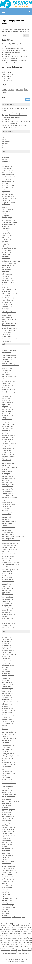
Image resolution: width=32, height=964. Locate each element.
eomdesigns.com (6, 506)
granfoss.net (5, 308)
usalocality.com (6, 645)
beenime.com (5, 551)
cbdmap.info (5, 372)
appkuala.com (6, 256)
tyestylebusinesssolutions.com (10, 564)
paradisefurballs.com (8, 421)
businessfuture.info (7, 368)
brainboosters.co (6, 656)
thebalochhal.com (7, 649)
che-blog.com (6, 383)
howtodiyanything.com (8, 827)
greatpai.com (5, 760)
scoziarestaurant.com (8, 881)
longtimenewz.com (7, 599)
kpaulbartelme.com (7, 542)
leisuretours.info (6, 450)
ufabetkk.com (6, 243)
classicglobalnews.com (8, 907)
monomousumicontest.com (9, 497)
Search (4, 97)
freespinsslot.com (7, 419)
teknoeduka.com (6, 863)
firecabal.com (6, 807)
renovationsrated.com (8, 879)
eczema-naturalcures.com (9, 738)
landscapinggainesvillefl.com (10, 835)
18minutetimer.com (7, 434)
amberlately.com (6, 658)
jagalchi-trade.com (7, 684)
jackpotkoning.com (7, 596)
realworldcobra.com (7, 489)
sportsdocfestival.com (8, 623)
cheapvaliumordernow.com (9, 549)
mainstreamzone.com (8, 437)
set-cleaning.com (7, 885)
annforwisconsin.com (8, 665)
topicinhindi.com (6, 354)
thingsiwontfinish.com (8, 627)
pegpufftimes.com (7, 166)
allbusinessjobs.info (7, 359)
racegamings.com (7, 612)
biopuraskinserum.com (8, 280)
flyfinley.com (5, 387)
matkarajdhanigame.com (9, 376)
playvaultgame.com (7, 618)
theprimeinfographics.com (9, 547)
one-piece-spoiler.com (8, 484)
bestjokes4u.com (7, 395)
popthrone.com (6, 378)
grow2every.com (6, 814)
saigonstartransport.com (9, 273)
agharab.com (5, 751)
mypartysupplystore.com (9, 664)
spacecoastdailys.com (8, 876)
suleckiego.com (6, 341)
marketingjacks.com (7, 327)
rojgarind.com (6, 430)
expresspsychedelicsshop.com (10, 801)
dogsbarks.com (6, 792)
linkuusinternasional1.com (9, 716)
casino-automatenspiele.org (10, 222)
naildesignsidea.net (7, 758)
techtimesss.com (6, 189)
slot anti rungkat (27, 929)
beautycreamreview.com (9, 783)
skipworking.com (7, 232)
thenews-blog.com (7, 865)
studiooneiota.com (7, 486)
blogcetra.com (6, 465)
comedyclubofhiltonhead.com (10, 543)
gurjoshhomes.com (7, 703)
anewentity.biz (6, 254)
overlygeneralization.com (9, 443)
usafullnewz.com (6, 637)
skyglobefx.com (6, 501)
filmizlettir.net (6, 161)
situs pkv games (25, 925)
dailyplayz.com (6, 586)
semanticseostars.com (8, 435)
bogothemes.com (7, 695)
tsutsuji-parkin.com (7, 749)
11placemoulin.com (7, 402)
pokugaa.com (6, 616)
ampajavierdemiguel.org (9, 654)
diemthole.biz (5, 241)
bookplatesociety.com (8, 710)
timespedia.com (6, 237)
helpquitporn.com (7, 820)
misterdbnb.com (6, 558)
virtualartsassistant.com (9, 545)
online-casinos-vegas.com (9, 323)
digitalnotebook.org (7, 411)
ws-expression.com (7, 855)
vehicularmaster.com (8, 650)
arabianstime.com (7, 777)
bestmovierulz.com (7, 682)
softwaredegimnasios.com (9, 872)
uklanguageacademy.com (9, 355)
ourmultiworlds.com (7, 163)
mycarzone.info (6, 514)
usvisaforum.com (7, 680)
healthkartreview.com (8, 818)
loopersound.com (7, 686)
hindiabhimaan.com (7, 332)
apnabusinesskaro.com (8, 340)
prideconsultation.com (8, 389)
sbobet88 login (14, 944)
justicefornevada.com (8, 448)
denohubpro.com (7, 480)
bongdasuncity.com (7, 415)
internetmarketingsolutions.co (10, 467)
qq (2, 145)
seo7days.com (6, 258)
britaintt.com (5, 911)
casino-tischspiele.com (8, 224)
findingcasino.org (7, 488)
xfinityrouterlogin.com (8, 325)
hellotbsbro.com (6, 452)
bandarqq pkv (17, 924)
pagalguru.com (6, 850)
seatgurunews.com (7, 723)
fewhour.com (5, 432)
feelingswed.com (6, 805)
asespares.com (6, 775)
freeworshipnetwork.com (9, 764)
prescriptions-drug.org (8, 196)
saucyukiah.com (6, 157)
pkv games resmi (7, 141)
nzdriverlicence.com (7, 848)
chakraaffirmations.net (8, 393)
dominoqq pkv (25, 946)
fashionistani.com (7, 803)
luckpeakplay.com (7, 603)
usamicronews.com (7, 605)
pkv (3, 147)
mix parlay (22, 942)
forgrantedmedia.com (8, 181)
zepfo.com (5, 859)
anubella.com (5, 896)
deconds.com (5, 913)
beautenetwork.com (7, 900)
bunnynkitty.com (6, 267)
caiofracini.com (6, 458)
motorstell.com (6, 193)
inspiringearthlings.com (8, 829)
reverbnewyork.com (7, 677)
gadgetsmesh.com (7, 447)
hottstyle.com (6, 825)
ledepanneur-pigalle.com (9, 289)
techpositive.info (6, 460)
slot (26, 89)
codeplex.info (6, 727)
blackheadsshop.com (8, 538)
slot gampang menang (23, 952)
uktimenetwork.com (7, 639)
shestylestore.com (7, 625)
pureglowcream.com (8, 260)
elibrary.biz (5, 736)
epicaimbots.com (7, 798)
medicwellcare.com (7, 523)
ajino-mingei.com (7, 697)
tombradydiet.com (7, 704)
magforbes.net (6, 204)
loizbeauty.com (6, 233)
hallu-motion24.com (7, 304)
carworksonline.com (7, 187)
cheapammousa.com (8, 753)
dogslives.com (6, 473)
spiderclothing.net (7, 719)
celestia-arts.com (7, 168)
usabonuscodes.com (8, 868)
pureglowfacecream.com (9, 248)
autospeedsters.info (7, 493)
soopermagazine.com (8, 874)
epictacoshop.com (7, 278)
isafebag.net (5, 215)
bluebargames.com (7, 172)
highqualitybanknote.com (9, 822)
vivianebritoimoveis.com (9, 202)
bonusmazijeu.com (7, 573)
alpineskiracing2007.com (9, 312)
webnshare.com (6, 441)
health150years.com (7, 194)
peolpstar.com (6, 183)
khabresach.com (6, 334)
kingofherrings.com (7, 250)
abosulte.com (5, 892)
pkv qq (3, 924)
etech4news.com (6, 799)
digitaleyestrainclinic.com (9, 319)
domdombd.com (6, 584)
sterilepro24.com (6, 530)
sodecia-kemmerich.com (9, 553)
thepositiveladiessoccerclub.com (11, 755)
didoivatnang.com (7, 790)
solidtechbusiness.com (8, 532)
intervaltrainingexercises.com (10, 562)
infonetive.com (6, 276)
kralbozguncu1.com (7, 833)
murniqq (10, 946)
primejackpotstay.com (8, 614)
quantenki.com (6, 519)
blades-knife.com (7, 482)
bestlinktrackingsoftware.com (10, 570)
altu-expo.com (6, 744)
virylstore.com (6, 191)
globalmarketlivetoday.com (10, 811)
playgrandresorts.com (8, 620)
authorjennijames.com (8, 745)
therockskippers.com (8, 306)
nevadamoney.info (7, 286)
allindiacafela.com (7, 310)
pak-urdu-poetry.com (8, 463)
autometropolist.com (8, 781)
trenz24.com (5, 230)
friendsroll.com (6, 718)
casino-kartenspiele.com (9, 220)
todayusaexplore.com (8, 643)
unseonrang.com (6, 462)
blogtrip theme (19, 961)
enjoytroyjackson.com (8, 796)
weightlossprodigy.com (8, 408)
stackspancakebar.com (8, 297)
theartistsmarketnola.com (9, 293)
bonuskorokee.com (7, 577)
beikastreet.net (6, 159)
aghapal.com (5, 742)
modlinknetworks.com (8, 597)
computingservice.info (8, 456)
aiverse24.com (6, 894)
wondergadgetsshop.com (9, 721)
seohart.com (5, 883)
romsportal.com (6, 622)
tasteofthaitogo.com (8, 265)
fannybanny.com (6, 592)
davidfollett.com (6, 673)
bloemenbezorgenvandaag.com (11, 261)
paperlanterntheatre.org (9, 762)
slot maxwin (7, 929)
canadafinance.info (7, 284)
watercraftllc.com (7, 766)
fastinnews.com (6, 590)
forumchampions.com (8, 170)
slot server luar (11, 927)
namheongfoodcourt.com (9, 299)
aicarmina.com (6, 662)
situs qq (2, 938)
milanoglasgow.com (7, 301)
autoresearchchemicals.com (10, 338)
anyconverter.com (7, 235)
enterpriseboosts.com (8, 219)
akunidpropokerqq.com (8, 731)
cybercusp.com (6, 909)
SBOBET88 (5, 76)
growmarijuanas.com (8, 439)
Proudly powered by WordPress (13, 959)
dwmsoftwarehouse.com (9, 794)
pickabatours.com (7, 363)
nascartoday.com (7, 844)
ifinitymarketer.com (7, 594)
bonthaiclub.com (6, 706)
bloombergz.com (7, 217)
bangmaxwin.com (7, 274)
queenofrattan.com (7, 476)
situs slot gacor (16, 929)
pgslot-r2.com (6, 853)
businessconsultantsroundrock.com (12, 906)
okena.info (5, 729)
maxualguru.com (6, 413)
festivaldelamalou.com (8, 174)
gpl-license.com (6, 812)
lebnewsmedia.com (7, 712)
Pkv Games (5, 71)
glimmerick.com (6, 671)
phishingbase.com (7, 610)
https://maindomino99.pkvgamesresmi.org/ (16, 953)
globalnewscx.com (7, 471)
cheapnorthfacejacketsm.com (10, 701)
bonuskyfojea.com (7, 575)
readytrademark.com (8, 878)
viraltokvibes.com (7, 200)
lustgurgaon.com (6, 396)
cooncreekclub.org (7, 165)
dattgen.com (5, 788)
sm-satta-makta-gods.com (9, 870)
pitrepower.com (6, 315)
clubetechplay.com (7, 583)
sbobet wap (20, 927)
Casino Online (6, 74)
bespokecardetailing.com (9, 732)
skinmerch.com (6, 678)
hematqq (16, 946)
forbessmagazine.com (8, 809)
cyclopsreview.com (7, 786)
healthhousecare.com (8, 816)
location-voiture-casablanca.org (11, 540)
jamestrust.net (6, 228)
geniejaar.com (6, 398)
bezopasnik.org (6, 269)
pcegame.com (6, 852)
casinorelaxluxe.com (8, 581)
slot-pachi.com (6, 417)
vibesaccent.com (6, 652)
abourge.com (5, 768)
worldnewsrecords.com (8, 529)
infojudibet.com (6, 370)
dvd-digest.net (6, 291)
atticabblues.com (7, 779)
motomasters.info (7, 512)
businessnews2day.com (8, 527)
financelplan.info (6, 367)
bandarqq (4, 139)
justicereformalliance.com (9, 690)
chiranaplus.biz (6, 295)
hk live (3, 138)
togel (4, 92)
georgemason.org (7, 352)
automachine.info (7, 491)
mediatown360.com (7, 317)
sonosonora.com (6, 714)
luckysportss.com (7, 601)
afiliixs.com (5, 770)
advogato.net (5, 213)
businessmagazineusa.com (9, 521)
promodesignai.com (7, 887)
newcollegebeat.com (8, 675)
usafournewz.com (7, 647)
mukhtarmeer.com (7, 842)
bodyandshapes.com (8, 904)
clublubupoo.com (7, 571)
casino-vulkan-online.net (9, 314)
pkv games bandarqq (24, 938)
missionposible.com (7, 321)
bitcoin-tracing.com (7, 902)
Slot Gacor (5, 73)
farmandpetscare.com (8, 454)
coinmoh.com (5, 785)
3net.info (4, 725)
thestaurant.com (6, 568)
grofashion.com (6, 607)
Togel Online (5, 78)
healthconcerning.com (8, 428)
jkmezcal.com (6, 560)
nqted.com (5, 846)
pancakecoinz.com (7, 385)
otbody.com (5, 226)
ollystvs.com (5, 469)
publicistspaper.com (7, 889)
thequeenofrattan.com (8, 478)
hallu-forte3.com (6, 302)
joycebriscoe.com (7, 660)
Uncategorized (6, 80)
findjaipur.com (6, 667)
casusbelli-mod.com (7, 708)
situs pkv (3, 925)
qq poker (4, 149)
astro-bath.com (6, 740)
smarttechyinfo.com (7, 409)
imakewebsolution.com (8, 381)
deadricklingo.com (7, 499)
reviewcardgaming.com (8, 534)
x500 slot (3, 927)
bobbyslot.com (6, 400)
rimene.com (5, 287)
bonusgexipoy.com (7, 579)
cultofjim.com (6, 669)
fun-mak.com (5, 555)
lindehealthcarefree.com (9, 357)
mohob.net (5, 406)
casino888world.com (8, 556)
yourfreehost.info (7, 699)
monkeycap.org (6, 206)
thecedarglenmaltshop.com (10, 350)
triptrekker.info (6, 508)
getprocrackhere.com (8, 588)
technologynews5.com (8, 861)
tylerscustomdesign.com (9, 185)
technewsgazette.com (8, 247)
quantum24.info (6, 517)
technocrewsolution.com (9, 198)
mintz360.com (6, 404)
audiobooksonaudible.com (9, 898)
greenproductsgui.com (8, 426)
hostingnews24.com (7, 824)
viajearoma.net (6, 747)
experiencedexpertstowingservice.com (13, 536)
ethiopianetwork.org (7, 445)
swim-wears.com (6, 179)
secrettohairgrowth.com (9, 263)
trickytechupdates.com (8, 330)
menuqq (4, 946)
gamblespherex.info (7, 502)
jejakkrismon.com (7, 239)
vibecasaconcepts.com (8, 516)
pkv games (19, 89)
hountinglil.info (6, 391)
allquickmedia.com (7, 245)
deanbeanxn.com (7, 374)
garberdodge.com (7, 178)
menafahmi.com (6, 840)
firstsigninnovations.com (9, 176)
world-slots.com (6, 380)
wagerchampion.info (8, 495)
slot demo (14, 942)
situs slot (4, 931)
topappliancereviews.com (9, 328)
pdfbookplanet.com (7, 475)
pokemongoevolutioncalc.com (10, 609)
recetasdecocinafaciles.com (10, 757)
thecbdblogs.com (7, 336)
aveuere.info (5, 422)
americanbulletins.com (8, 773)
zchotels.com (5, 857)
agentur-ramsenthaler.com (9, 504)
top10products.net (7, 361)
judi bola (11, 89)
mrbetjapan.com (6, 252)
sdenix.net (5, 207)
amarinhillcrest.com (7, 209)
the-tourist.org (6, 211)
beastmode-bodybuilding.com (10, 365)
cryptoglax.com (6, 691)
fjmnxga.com (5, 271)
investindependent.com (8, 831)
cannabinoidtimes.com (8, 424)
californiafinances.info (8, 282)
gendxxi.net (5, 510)
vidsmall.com (5, 525)
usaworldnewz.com (7, 641)
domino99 (9, 924)
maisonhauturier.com (8, 837)
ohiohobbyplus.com (7, 693)
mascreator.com (6, 839)
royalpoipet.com (6, 566)
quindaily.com (6, 891)
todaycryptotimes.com (8, 866)
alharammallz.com (7, 771)
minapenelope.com (7, 688)
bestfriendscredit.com (8, 734)
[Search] (29, 12)
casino (4, 89)
